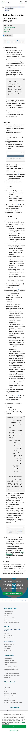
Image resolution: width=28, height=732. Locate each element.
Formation (6, 615)
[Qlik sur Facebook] (16, 710)
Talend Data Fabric (9, 638)
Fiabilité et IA (7, 664)
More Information (14, 730)
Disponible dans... (9, 35)
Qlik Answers (7, 646)
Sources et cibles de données (12, 675)
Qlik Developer (8, 613)
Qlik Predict (7, 648)
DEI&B (5, 691)
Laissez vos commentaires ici (12, 593)
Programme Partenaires (10, 696)
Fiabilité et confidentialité (10, 662)
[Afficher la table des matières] (3, 7)
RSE (5, 689)
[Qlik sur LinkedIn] (13, 710)
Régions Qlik (7, 677)
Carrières (6, 698)
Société (6, 685)
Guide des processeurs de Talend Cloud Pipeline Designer (14, 7)
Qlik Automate (7, 650)
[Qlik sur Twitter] (10, 710)
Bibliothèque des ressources (11, 622)
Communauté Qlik (15, 707)
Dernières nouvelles (9, 700)
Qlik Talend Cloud (8, 635)
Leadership (7, 687)
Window (7, 10)
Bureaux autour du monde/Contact (13, 702)
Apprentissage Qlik (9, 617)
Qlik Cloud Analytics (9, 644)
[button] (24, 79)
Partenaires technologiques (11, 673)
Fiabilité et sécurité (9, 660)
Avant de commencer (9, 27)
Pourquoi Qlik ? (8, 658)
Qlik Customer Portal (9, 620)
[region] (14, 721)
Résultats (6, 31)
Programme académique (10, 693)
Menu (25, 3)
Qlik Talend (7, 633)
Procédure (7, 29)
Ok (14, 726)
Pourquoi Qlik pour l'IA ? (10, 667)
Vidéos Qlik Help (8, 611)
